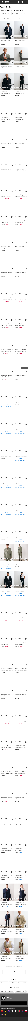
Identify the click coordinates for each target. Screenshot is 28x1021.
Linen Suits (15, 13)
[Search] (18, 2)
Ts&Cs (25, 1019)
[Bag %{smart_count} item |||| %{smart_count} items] (26, 2)
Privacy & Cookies (19, 1019)
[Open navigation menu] (2, 2)
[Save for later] (12, 36)
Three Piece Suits (5, 13)
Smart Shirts (4, 983)
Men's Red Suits (19, 991)
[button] (2, 1011)
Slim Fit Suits (23, 13)
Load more (14, 972)
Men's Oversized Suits (7, 991)
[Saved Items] (22, 2)
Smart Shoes (13, 983)
